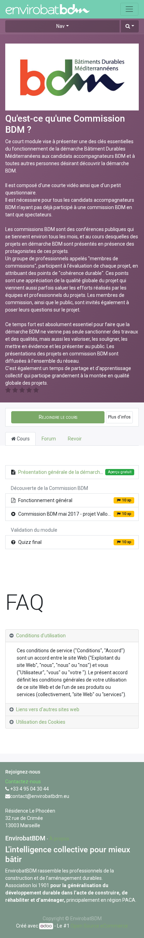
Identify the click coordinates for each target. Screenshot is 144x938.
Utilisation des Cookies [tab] (40, 722)
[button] (130, 26)
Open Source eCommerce (99, 926)
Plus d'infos (119, 417)
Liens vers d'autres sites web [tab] (47, 709)
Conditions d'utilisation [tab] (41, 635)
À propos (59, 838)
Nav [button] (60, 26)
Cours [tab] (23, 438)
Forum (49, 438)
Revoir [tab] (75, 438)
